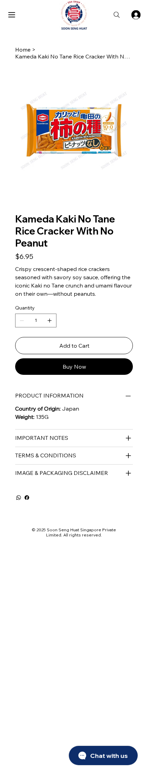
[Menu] (12, 14)
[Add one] (49, 320)
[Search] (116, 15)
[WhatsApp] (18, 497)
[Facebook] (26, 497)
